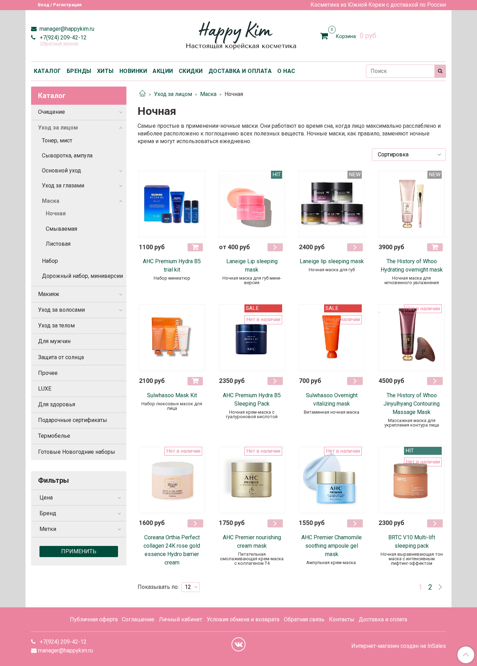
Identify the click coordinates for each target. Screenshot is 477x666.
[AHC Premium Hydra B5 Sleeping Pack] (252, 337)
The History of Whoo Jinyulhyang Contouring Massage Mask (411, 403)
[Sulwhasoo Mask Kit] (172, 337)
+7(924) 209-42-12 (62, 37)
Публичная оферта (94, 619)
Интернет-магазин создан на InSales (398, 646)
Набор (50, 261)
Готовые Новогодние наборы (76, 452)
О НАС (286, 71)
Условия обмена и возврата (243, 619)
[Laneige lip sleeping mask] (332, 204)
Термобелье (54, 435)
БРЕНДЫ (79, 71)
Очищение (51, 112)
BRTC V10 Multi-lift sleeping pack (411, 541)
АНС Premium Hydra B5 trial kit (172, 265)
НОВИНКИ (133, 71)
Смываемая (61, 228)
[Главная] (142, 94)
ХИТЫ (105, 71)
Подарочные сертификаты (72, 420)
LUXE (44, 388)
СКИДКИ (191, 71)
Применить (78, 551)
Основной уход (61, 170)
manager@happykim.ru (66, 28)
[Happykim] (238, 34)
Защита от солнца (61, 357)
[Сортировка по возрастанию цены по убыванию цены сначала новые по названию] (409, 154)
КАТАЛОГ (47, 71)
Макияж (48, 294)
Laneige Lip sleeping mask (252, 265)
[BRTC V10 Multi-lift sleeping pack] (412, 480)
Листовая (58, 243)
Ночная (56, 213)
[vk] (238, 644)
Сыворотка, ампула (67, 155)
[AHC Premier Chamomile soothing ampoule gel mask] (332, 480)
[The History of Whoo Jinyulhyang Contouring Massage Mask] (412, 337)
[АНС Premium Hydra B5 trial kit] (172, 204)
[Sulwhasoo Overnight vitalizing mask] (332, 337)
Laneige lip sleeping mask (332, 261)
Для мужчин (54, 341)
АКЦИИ (163, 71)
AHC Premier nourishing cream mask (252, 541)
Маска (208, 94)
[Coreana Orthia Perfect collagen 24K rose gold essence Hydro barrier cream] (172, 480)
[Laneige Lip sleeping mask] (252, 204)
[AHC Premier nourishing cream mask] (252, 480)
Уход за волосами (61, 309)
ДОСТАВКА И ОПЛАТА (240, 71)
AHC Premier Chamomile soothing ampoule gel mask (331, 545)
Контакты (341, 619)
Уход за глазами (63, 185)
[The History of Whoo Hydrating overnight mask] (412, 204)
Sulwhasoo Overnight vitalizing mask (332, 399)
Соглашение (138, 619)
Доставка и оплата (383, 619)
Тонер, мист (57, 140)
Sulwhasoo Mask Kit (172, 395)
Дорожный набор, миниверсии (82, 276)
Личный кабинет (180, 619)
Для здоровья (56, 404)
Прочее (48, 373)
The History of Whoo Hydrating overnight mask (412, 265)
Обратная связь (304, 619)
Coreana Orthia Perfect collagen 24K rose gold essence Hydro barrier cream (172, 550)
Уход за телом (56, 325)
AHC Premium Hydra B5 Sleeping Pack (252, 399)
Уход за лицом (173, 94)
